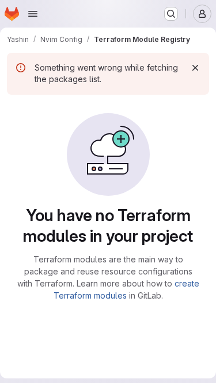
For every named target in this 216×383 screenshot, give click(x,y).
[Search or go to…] (171, 14)
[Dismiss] (195, 68)
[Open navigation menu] (33, 14)
